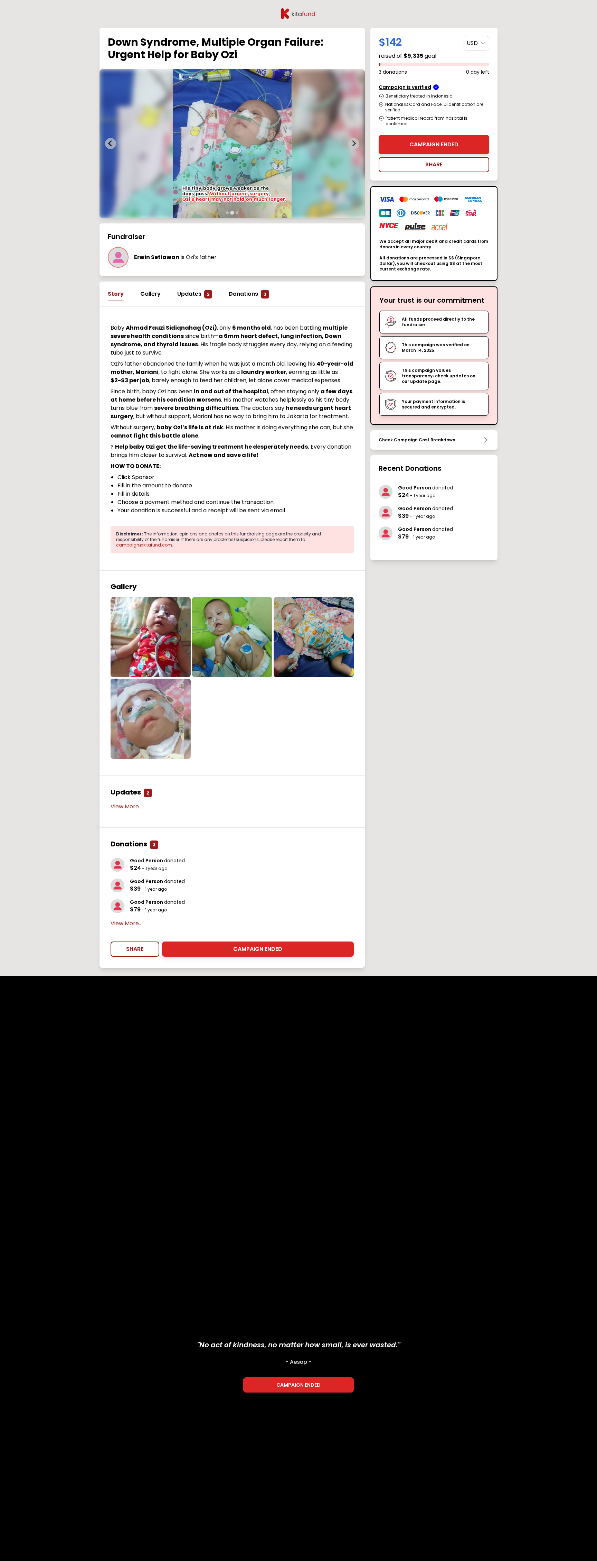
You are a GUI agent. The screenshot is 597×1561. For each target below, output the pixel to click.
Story (116, 294)
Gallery (150, 294)
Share (134, 949)
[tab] (227, 212)
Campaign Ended (257, 949)
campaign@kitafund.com (144, 545)
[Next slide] (353, 143)
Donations (247, 294)
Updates (193, 294)
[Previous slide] (110, 143)
